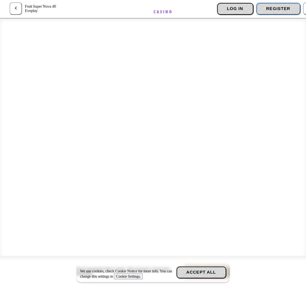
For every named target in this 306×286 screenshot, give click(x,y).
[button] (16, 8)
